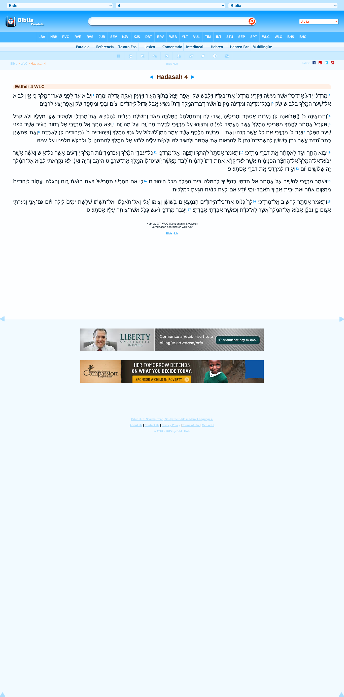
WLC (24, 63)
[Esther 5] (337, 330)
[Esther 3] (6, 330)
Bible (13, 63)
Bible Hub (172, 233)
